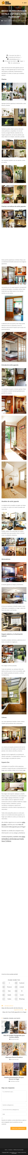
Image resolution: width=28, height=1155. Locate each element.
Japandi (12, 974)
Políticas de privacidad (18, 1149)
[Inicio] (2, 20)
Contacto (10, 1149)
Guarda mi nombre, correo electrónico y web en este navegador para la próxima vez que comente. (14, 1122)
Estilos (8, 974)
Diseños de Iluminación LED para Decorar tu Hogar (14, 1078)
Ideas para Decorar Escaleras (14, 1057)
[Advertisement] (14, 39)
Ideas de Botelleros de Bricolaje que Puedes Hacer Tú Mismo (13, 839)
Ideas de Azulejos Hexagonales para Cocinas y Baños (14, 1036)
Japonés (16, 974)
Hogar (21, 61)
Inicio (6, 1149)
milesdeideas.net (14, 59)
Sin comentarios (15, 63)
